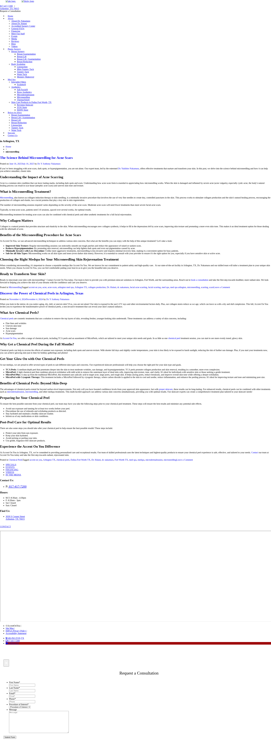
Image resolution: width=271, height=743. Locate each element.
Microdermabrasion (25, 94)
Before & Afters (15, 112)
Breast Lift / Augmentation (29, 59)
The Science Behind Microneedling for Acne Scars (36, 158)
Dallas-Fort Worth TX (80, 460)
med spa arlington (178, 287)
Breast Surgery (18, 51)
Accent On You (10, 338)
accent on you (35, 287)
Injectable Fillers (18, 82)
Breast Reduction (24, 61)
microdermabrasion (15, 392)
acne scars (52, 287)
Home (8, 146)
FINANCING (12, 470)
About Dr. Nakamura (20, 21)
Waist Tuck (22, 74)
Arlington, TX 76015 (9, 8)
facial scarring (154, 287)
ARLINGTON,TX (15, 638)
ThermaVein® (23, 100)
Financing (15, 31)
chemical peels (62, 460)
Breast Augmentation (26, 54)
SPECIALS (11, 464)
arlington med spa (66, 287)
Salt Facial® (22, 89)
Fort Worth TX (121, 460)
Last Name (14, 688)
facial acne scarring (138, 287)
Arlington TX (81, 287)
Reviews (15, 41)
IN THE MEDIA (13, 475)
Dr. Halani (111, 287)
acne (44, 287)
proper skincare (166, 389)
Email (12, 693)
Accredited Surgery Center (23, 26)
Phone (12, 699)
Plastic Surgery (14, 49)
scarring (204, 287)
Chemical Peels (15, 460)
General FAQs (17, 28)
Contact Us (13, 135)
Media (14, 39)
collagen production (97, 287)
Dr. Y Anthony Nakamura (48, 164)
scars (211, 287)
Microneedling (23, 97)
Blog (13, 44)
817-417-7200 (6, 6)
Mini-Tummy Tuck (25, 69)
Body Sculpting (18, 64)
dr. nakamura (123, 287)
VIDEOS (10, 472)
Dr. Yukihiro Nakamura (128, 168)
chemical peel (174, 338)
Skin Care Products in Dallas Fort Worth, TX (31, 102)
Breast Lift (21, 56)
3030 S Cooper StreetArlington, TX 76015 (15, 517)
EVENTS (10, 467)
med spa (165, 287)
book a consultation (199, 280)
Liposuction (22, 67)
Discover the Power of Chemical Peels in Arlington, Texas (41, 293)
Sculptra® (21, 84)
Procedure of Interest (19, 704)
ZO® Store (22, 107)
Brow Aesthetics (24, 92)
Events (14, 36)
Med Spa (12, 79)
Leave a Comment (222, 287)
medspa (141, 460)
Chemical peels (7, 318)
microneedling (193, 287)
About (10, 18)
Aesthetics (15, 87)
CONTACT (5, 526)
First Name (14, 682)
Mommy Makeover (25, 77)
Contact (254, 452)
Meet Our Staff (18, 33)
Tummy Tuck (23, 72)
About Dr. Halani (19, 23)
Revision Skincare (25, 105)
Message (13, 709)
